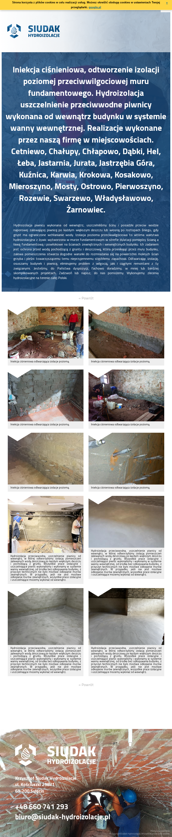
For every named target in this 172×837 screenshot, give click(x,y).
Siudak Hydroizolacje (131, 833)
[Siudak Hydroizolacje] (55, 765)
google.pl (95, 7)
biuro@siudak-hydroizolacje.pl (62, 817)
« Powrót (86, 298)
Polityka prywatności (160, 831)
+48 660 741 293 (41, 807)
